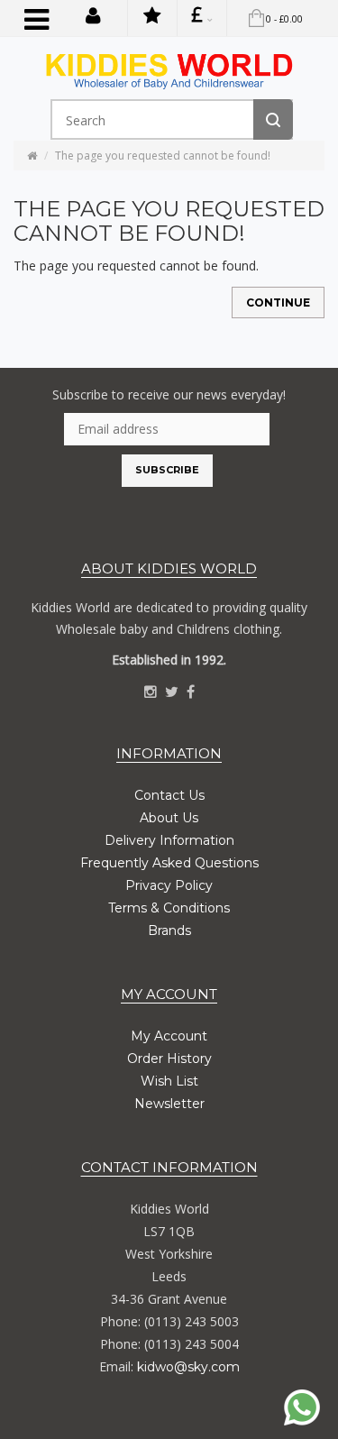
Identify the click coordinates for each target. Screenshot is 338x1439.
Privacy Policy (169, 885)
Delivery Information (169, 840)
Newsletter (169, 1103)
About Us (169, 818)
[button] (93, 14)
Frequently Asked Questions (169, 863)
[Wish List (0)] (152, 18)
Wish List (169, 1081)
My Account (169, 1036)
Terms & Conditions (169, 908)
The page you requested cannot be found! (162, 155)
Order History (169, 1058)
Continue (278, 302)
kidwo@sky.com (188, 1367)
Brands (169, 930)
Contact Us (169, 795)
